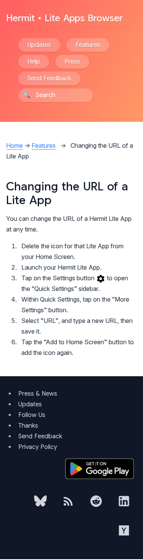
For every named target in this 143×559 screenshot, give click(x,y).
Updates (39, 45)
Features (88, 45)
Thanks (28, 426)
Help (33, 61)
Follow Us (31, 415)
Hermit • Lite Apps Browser (64, 18)
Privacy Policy (37, 447)
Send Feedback (49, 78)
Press (72, 61)
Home (14, 145)
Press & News (37, 394)
